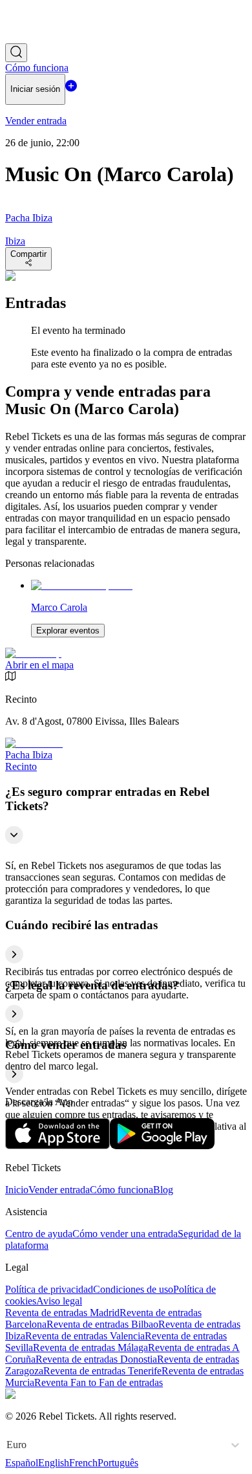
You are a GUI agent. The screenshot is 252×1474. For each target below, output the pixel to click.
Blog (163, 1189)
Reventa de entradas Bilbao (102, 1324)
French (83, 1462)
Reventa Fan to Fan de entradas (98, 1382)
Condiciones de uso (133, 1289)
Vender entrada (59, 1189)
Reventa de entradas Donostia (96, 1359)
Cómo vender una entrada (125, 1233)
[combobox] (7, 1445)
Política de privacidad (49, 1289)
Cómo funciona (121, 1189)
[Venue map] (33, 653)
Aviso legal (59, 1300)
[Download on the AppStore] (57, 1145)
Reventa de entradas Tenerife (102, 1370)
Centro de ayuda (38, 1233)
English (53, 1462)
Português (118, 1462)
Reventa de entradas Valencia (85, 1335)
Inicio (16, 1189)
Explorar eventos (68, 630)
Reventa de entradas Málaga (90, 1347)
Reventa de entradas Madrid (62, 1312)
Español (21, 1462)
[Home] (40, 37)
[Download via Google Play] (162, 1145)
